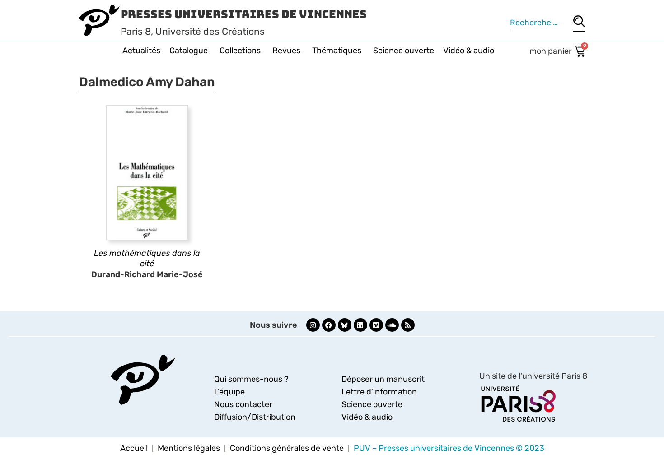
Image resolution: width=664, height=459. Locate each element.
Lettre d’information (379, 392)
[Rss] (408, 325)
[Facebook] (329, 325)
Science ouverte (403, 51)
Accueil (134, 448)
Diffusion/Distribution (254, 417)
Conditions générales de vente (287, 448)
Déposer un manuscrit (383, 379)
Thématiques (336, 51)
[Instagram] (313, 325)
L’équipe (229, 392)
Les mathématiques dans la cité (147, 258)
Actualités (141, 51)
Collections (240, 51)
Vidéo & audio (468, 51)
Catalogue (188, 51)
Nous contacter (243, 404)
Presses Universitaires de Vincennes (244, 14)
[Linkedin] (360, 325)
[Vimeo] (376, 325)
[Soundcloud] (392, 325)
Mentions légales (189, 448)
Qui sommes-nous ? (251, 379)
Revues (286, 51)
